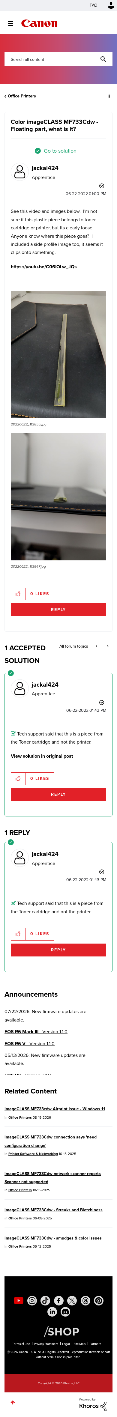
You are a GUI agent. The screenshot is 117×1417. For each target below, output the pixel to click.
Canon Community (39, 23)
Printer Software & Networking (33, 1153)
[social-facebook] (59, 1300)
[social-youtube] (18, 1300)
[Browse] (13, 23)
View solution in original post (42, 756)
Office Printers (22, 96)
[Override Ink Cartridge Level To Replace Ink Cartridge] (107, 646)
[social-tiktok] (45, 1300)
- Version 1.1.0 (36, 1031)
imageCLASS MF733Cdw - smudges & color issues (53, 1238)
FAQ (94, 5)
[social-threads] (85, 1300)
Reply (58, 610)
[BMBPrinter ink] (97, 646)
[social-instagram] (32, 1300)
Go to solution (60, 151)
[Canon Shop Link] (59, 1331)
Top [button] (12, 1402)
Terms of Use (21, 1344)
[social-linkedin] (52, 1312)
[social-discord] (65, 1312)
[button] (58, 354)
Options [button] (108, 96)
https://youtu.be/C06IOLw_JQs (44, 266)
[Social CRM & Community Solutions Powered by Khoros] (93, 1404)
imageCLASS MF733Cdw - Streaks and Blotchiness (53, 1210)
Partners (95, 1344)
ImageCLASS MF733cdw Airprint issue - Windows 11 (54, 1109)
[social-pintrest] (99, 1300)
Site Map (80, 1344)
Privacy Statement (46, 1344)
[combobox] (58, 59)
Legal (66, 1344)
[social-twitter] (72, 1300)
